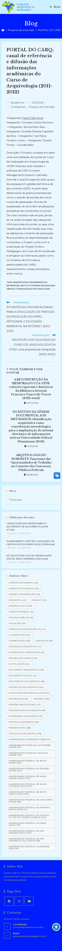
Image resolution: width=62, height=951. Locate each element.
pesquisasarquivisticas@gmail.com (29, 936)
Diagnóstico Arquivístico (26, 652)
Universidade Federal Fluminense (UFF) (29, 847)
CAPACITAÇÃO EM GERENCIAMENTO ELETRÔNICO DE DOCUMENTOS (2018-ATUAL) (27, 526)
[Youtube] (29, 901)
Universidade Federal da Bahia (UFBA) (28, 761)
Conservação (19, 640)
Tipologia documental (25, 733)
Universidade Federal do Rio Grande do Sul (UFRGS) (26, 839)
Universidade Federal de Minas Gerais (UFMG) (27, 777)
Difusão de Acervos (23, 658)
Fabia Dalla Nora (32, 118)
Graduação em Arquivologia (29, 693)
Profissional (18, 106)
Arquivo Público (21, 617)
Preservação (20, 727)
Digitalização (19, 664)
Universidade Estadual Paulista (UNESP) (28, 754)
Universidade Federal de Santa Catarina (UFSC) (28, 785)
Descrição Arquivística (25, 646)
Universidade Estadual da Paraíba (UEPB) (30, 746)
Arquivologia (20, 282)
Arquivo (39, 600)
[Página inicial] (2, 30)
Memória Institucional (25, 704)
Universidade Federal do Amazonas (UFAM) (31, 800)
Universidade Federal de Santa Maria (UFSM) (28, 793)
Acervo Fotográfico (24, 588)
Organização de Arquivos (27, 710)
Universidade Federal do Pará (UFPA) (27, 824)
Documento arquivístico (26, 669)
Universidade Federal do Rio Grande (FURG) (26, 832)
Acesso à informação (24, 594)
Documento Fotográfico (27, 681)
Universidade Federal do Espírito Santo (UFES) (29, 808)
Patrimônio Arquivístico (26, 716)
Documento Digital (23, 675)
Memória (41, 698)
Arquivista (17, 600)
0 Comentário (24, 533)
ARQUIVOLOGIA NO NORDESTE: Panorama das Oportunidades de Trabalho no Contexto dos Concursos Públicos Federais (31, 462)
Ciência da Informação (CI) (27, 629)
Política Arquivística (24, 722)
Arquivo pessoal (21, 611)
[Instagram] (19, 901)
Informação (18, 698)
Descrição (44, 640)
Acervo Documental (24, 582)
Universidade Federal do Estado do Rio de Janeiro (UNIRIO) (29, 816)
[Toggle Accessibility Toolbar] (56, 927)
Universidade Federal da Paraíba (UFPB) (29, 769)
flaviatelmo (17, 102)
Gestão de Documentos (26, 687)
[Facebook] (9, 901)
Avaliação (17, 623)
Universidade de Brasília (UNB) (30, 739)
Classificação (19, 635)
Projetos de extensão (42, 106)
